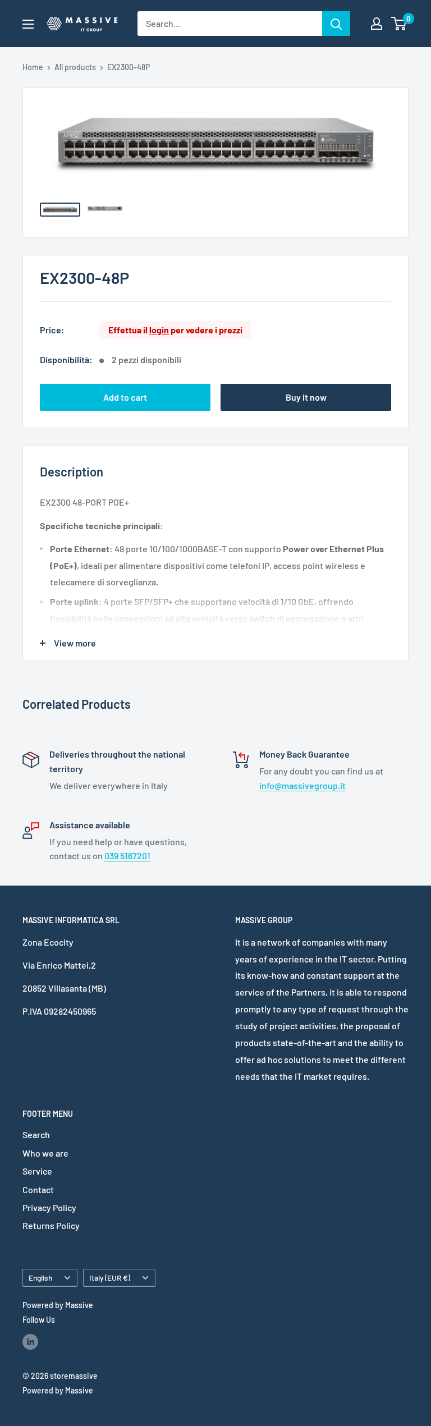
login (159, 329)
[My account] (376, 23)
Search (36, 1134)
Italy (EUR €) (109, 1277)
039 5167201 (127, 855)
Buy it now (306, 397)
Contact (38, 1189)
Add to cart (125, 397)
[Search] (336, 23)
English (40, 1277)
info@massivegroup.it (302, 785)
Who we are (45, 1153)
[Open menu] (28, 24)
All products (75, 67)
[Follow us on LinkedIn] (30, 1341)
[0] (399, 23)
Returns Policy (51, 1225)
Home (32, 67)
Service (37, 1171)
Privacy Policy (49, 1207)
